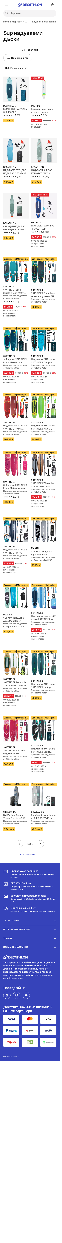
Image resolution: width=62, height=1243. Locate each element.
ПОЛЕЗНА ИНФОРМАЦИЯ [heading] (16, 929)
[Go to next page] (40, 843)
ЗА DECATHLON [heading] (11, 920)
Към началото (27, 854)
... (26, 21)
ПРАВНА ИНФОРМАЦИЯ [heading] (15, 947)
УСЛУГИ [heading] (7, 938)
